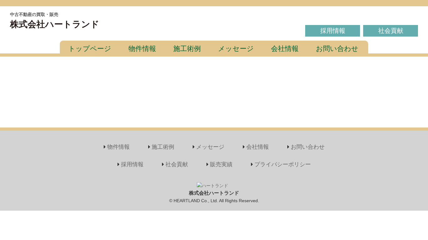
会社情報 (285, 48)
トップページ (89, 48)
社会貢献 (390, 30)
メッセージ (236, 48)
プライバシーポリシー (282, 164)
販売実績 (221, 164)
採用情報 (332, 30)
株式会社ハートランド (54, 24)
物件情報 (142, 48)
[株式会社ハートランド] (212, 185)
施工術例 (187, 48)
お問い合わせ (337, 48)
